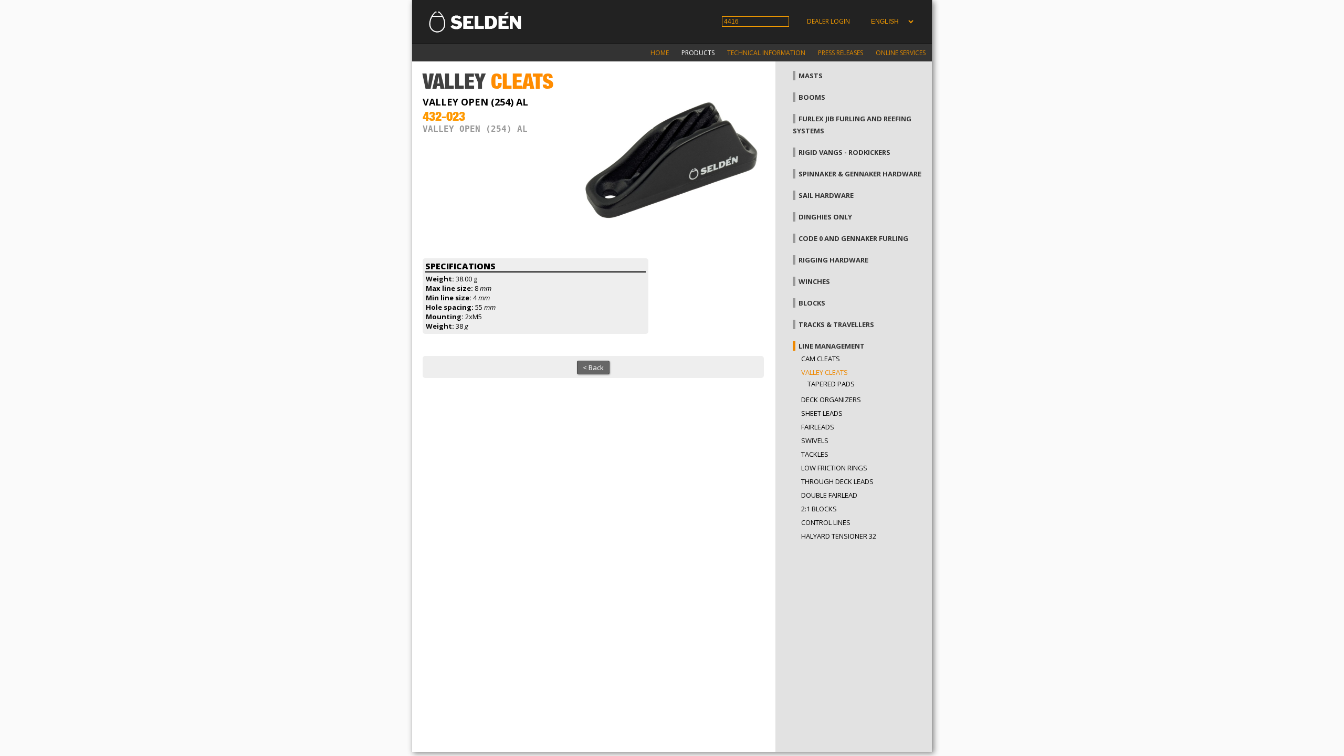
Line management (832, 346)
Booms (812, 97)
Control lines (825, 522)
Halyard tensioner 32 (838, 536)
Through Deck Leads (837, 481)
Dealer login (828, 21)
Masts (811, 75)
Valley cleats (824, 372)
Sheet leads (822, 413)
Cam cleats (820, 358)
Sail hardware (826, 195)
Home (659, 52)
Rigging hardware (833, 260)
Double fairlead (829, 495)
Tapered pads (831, 383)
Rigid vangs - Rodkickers (844, 152)
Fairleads (817, 427)
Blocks (812, 303)
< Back (593, 367)
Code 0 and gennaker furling (853, 238)
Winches (814, 281)
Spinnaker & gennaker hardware (860, 173)
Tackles (814, 454)
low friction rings (834, 467)
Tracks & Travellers (836, 324)
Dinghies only (825, 217)
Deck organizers (831, 399)
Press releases (840, 52)
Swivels (814, 440)
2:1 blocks (819, 508)
